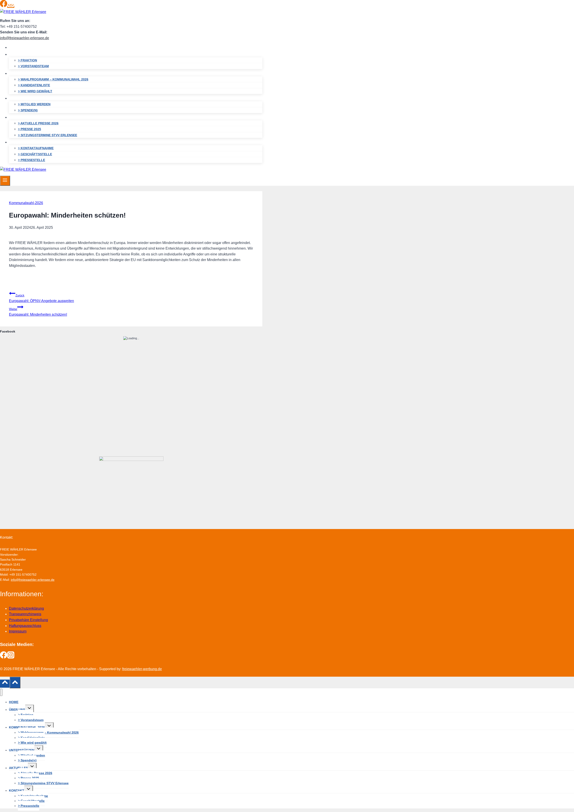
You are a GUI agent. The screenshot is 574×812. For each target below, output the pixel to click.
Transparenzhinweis (25, 614)
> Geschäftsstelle (35, 154)
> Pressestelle (31, 160)
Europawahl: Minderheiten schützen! (38, 312)
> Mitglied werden (34, 104)
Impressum (17, 631)
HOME (18, 47)
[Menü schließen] (1, 692)
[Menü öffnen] (5, 181)
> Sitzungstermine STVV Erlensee (47, 135)
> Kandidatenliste (34, 85)
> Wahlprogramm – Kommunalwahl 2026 (53, 79)
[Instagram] (10, 6)
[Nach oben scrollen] (5, 684)
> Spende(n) (28, 110)
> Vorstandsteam (33, 66)
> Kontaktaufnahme (36, 148)
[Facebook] (3, 6)
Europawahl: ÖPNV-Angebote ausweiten (41, 298)
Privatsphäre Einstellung (28, 620)
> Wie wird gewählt (35, 91)
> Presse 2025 (29, 129)
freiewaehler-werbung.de (142, 669)
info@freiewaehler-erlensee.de (24, 38)
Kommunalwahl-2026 (26, 203)
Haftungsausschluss (25, 626)
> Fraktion (27, 60)
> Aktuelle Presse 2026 (38, 123)
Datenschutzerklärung (26, 608)
